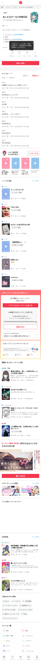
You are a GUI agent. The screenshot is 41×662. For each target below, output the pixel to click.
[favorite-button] (12, 52)
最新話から (35, 76)
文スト (6, 601)
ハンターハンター (10, 605)
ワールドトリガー (25, 610)
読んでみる (20, 476)
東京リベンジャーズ (11, 614)
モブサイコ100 (9, 610)
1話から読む (20, 63)
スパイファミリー (10, 618)
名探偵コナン (25, 605)
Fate (24, 614)
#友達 (16, 443)
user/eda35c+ (18, 39)
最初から (26, 75)
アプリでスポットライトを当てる (20, 305)
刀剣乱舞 (27, 601)
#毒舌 (11, 443)
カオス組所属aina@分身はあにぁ (13, 20)
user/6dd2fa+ (19, 34)
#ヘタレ (5, 443)
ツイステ (16, 601)
